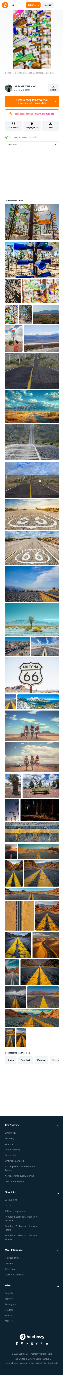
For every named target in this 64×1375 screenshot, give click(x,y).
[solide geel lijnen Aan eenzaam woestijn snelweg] (10, 780)
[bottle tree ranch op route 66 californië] (31, 227)
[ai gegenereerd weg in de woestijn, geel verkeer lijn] (31, 952)
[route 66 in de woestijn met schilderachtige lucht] (19, 725)
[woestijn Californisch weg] (31, 429)
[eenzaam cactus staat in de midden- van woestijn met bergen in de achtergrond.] (31, 678)
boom (10, 1277)
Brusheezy (10, 1349)
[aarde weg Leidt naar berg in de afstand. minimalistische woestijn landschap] (31, 465)
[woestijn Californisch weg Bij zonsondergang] (31, 501)
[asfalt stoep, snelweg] (31, 642)
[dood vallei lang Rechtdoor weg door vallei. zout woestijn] (22, 397)
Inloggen (48, 5)
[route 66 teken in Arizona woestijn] (31, 754)
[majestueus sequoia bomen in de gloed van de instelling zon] (24, 930)
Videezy (9, 1361)
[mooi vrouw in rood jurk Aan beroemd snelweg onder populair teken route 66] (14, 369)
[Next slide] (52, 1277)
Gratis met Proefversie (32, 101)
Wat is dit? (33, 137)
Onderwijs (10, 1372)
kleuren (41, 1277)
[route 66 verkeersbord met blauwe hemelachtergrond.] (31, 572)
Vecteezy (9, 1355)
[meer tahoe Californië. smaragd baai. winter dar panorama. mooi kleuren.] (25, 796)
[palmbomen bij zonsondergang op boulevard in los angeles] (49, 904)
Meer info (12, 149)
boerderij (25, 1277)
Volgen (53, 89)
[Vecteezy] (5, 5)
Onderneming (12, 1366)
